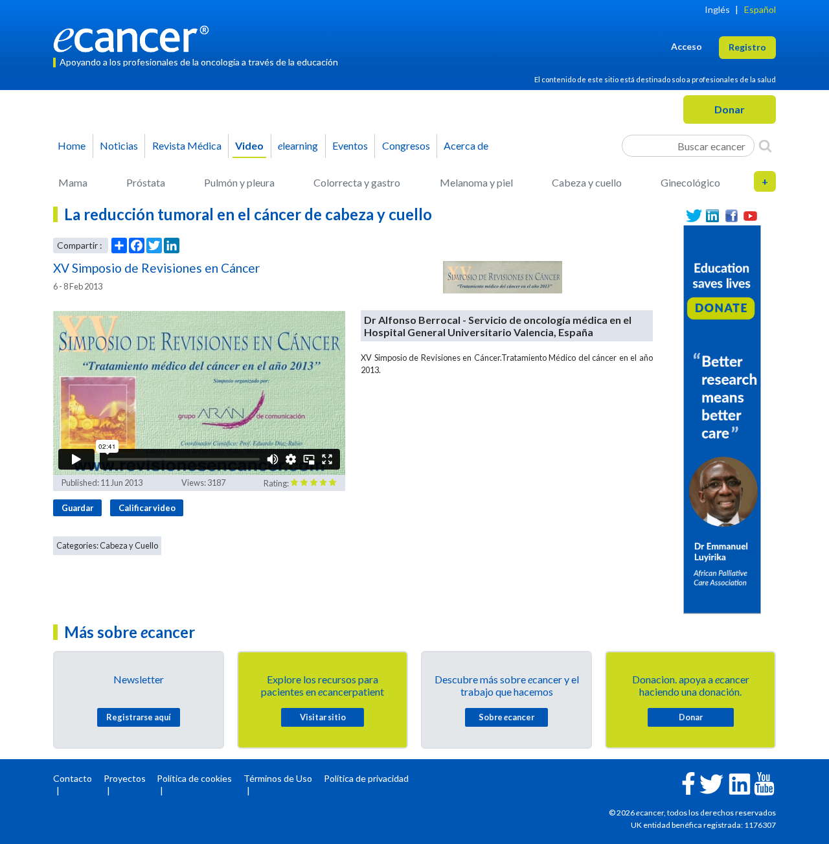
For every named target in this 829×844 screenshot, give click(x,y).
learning (298, 145)
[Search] (765, 146)
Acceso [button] (686, 46)
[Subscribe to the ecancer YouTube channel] (764, 782)
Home (71, 145)
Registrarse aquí (138, 717)
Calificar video (147, 508)
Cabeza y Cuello (129, 545)
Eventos (350, 145)
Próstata (145, 182)
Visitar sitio (323, 717)
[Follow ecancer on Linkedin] (740, 782)
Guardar (77, 508)
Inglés (717, 9)
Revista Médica (186, 145)
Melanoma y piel (476, 182)
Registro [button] (747, 46)
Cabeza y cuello (587, 182)
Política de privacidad (366, 778)
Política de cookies (194, 778)
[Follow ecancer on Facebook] (688, 782)
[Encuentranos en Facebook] (731, 216)
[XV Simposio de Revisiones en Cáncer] (503, 277)
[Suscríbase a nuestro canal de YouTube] (750, 216)
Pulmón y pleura (239, 182)
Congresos (406, 145)
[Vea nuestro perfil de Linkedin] (713, 216)
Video (249, 145)
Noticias (119, 145)
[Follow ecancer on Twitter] (711, 782)
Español (760, 9)
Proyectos (125, 778)
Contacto (72, 778)
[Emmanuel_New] (722, 418)
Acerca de (466, 145)
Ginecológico (690, 182)
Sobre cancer (506, 717)
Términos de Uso (278, 778)
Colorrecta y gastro (356, 182)
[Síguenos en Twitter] (694, 216)
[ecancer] (134, 37)
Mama (72, 182)
